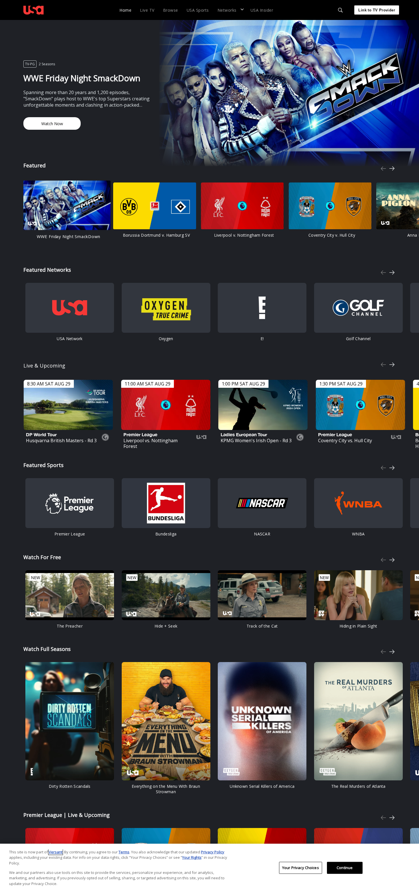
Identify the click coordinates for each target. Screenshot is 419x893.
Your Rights (192, 857)
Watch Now (52, 123)
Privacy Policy (212, 852)
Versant (55, 852)
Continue (345, 867)
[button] (230, 9)
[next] (392, 168)
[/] (33, 15)
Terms (124, 852)
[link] (33, 10)
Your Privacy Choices (300, 867)
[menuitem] (125, 9)
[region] (209, 868)
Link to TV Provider (376, 10)
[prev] (383, 168)
